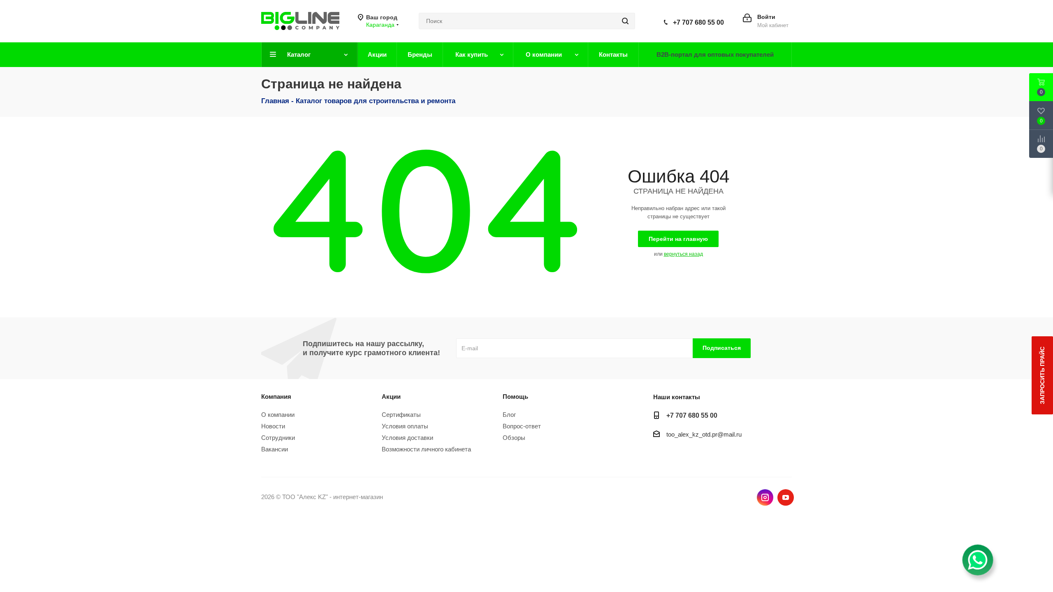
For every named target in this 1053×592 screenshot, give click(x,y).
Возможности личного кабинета (426, 449)
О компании (278, 414)
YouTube (785, 497)
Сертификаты (401, 414)
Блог (509, 414)
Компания (276, 396)
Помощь (515, 396)
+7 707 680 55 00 (698, 22)
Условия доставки (407, 437)
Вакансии (274, 449)
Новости (273, 426)
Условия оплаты (405, 426)
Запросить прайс (1042, 375)
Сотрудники (278, 437)
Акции (391, 396)
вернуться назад (683, 254)
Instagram (765, 497)
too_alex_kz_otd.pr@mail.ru (704, 434)
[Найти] (625, 21)
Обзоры (514, 437)
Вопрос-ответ (522, 426)
